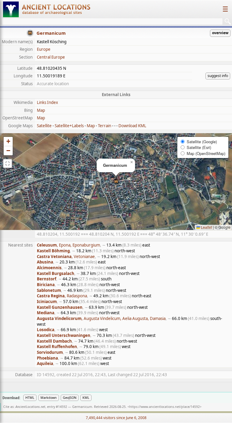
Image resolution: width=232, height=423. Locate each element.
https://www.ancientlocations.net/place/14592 (164, 407)
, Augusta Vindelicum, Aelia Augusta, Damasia (101, 318)
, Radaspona (62, 296)
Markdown (48, 398)
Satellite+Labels (69, 125)
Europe (43, 49)
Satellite (44, 125)
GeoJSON (69, 398)
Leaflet (206, 227)
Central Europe (51, 57)
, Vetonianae (66, 256)
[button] (116, 182)
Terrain (104, 125)
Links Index (47, 102)
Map (41, 110)
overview (220, 32)
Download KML (132, 125)
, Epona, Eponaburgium (68, 245)
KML (85, 398)
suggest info (218, 75)
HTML (29, 398)
